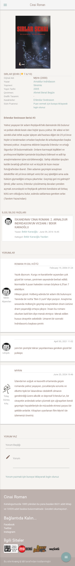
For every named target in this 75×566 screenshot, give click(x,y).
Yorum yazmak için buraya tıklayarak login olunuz (32, 476)
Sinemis (37, 85)
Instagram (9, 531)
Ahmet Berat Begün (44, 92)
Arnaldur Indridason (44, 81)
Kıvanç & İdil (18, 561)
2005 (36, 89)
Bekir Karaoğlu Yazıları (36, 236)
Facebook (9, 524)
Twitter (8, 528)
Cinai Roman (37, 5)
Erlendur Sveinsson (43, 100)
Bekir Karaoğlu (30, 231)
